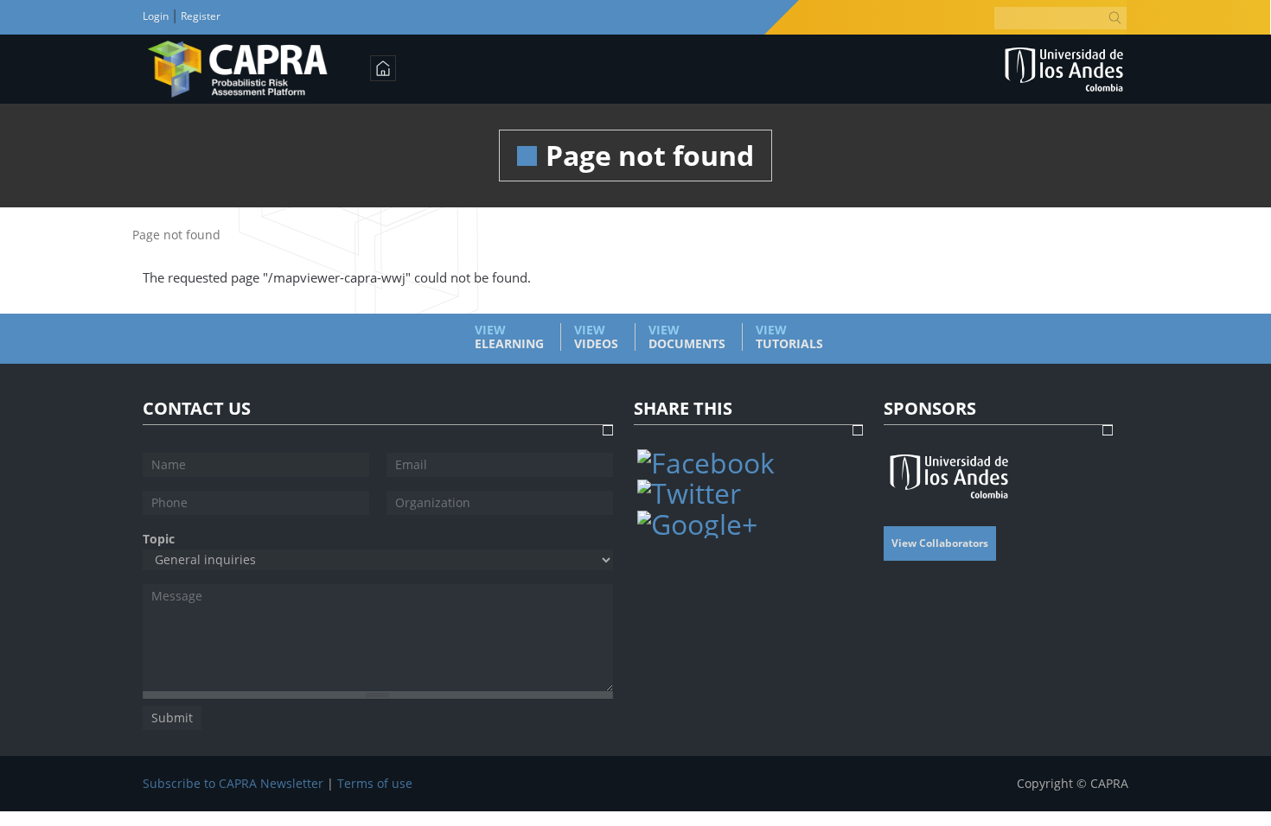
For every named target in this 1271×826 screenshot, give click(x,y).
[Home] (238, 69)
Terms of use (374, 783)
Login (157, 16)
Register (199, 16)
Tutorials (789, 336)
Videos (596, 336)
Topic (159, 539)
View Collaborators (939, 543)
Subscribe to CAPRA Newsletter (233, 783)
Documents (686, 336)
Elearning (509, 336)
